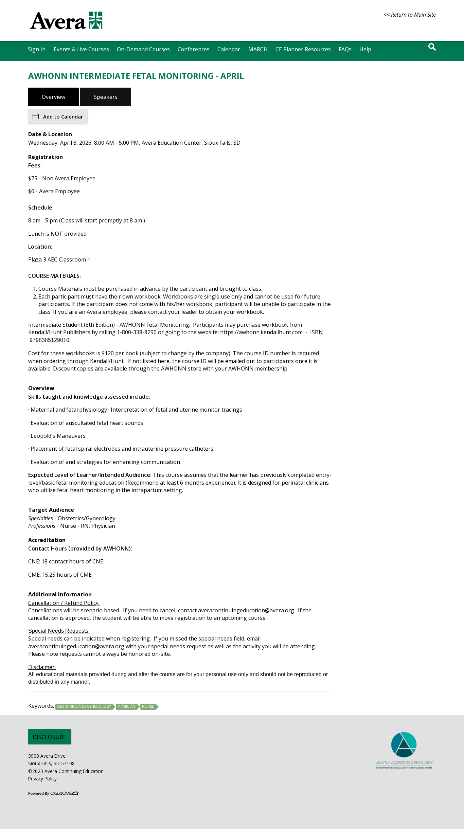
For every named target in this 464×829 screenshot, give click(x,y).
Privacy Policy (42, 778)
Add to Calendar (63, 116)
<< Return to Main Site (409, 14)
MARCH (258, 49)
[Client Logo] (66, 32)
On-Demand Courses (143, 49)
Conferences (194, 49)
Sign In (37, 49)
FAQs (345, 49)
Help (365, 49)
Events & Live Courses (81, 49)
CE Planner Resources (303, 49)
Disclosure (50, 737)
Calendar (228, 49)
